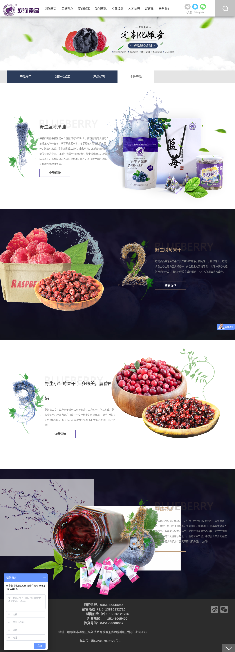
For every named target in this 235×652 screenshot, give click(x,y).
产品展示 (26, 76)
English (199, 12)
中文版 (188, 12)
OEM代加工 (62, 76)
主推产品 (136, 76)
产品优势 (99, 76)
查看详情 (55, 172)
